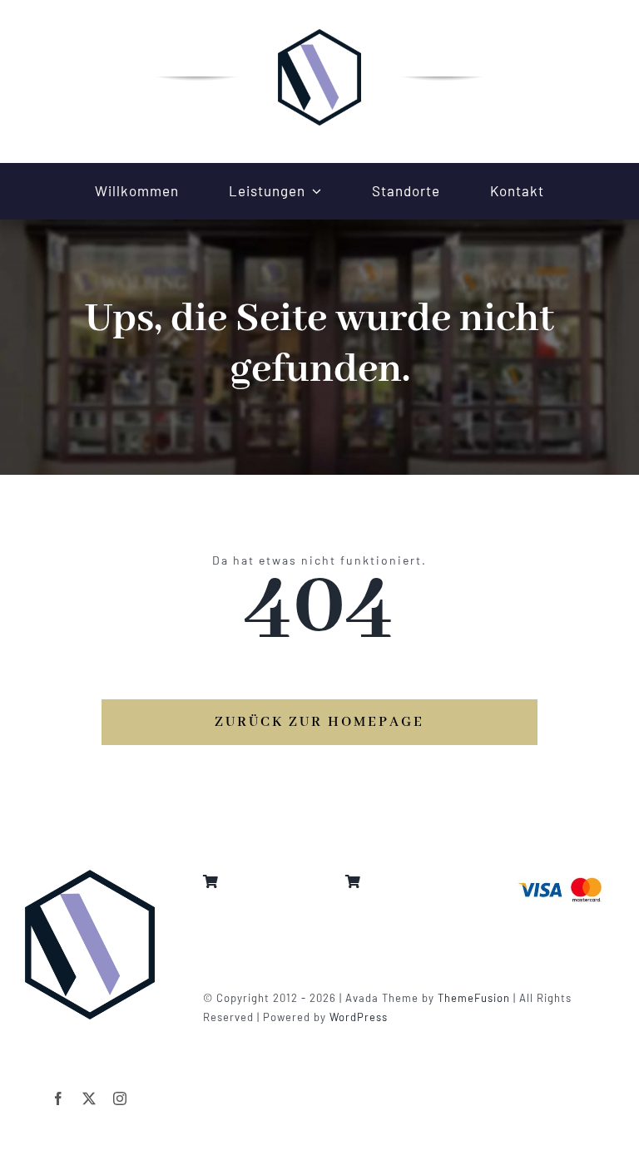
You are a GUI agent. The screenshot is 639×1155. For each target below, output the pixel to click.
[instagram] (120, 1098)
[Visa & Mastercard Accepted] (560, 875)
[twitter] (89, 1098)
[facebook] (59, 1098)
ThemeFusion (474, 997)
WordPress (358, 1017)
